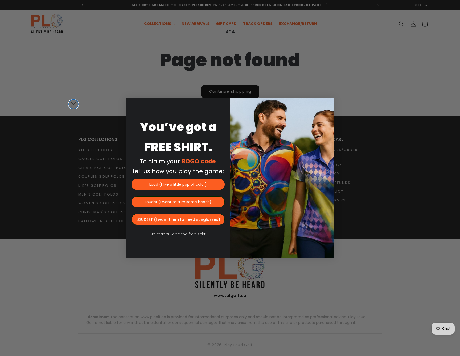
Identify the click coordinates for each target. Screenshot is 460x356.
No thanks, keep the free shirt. (178, 234)
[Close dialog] (73, 104)
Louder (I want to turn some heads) (178, 202)
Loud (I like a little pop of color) (178, 184)
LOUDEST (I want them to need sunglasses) (178, 219)
